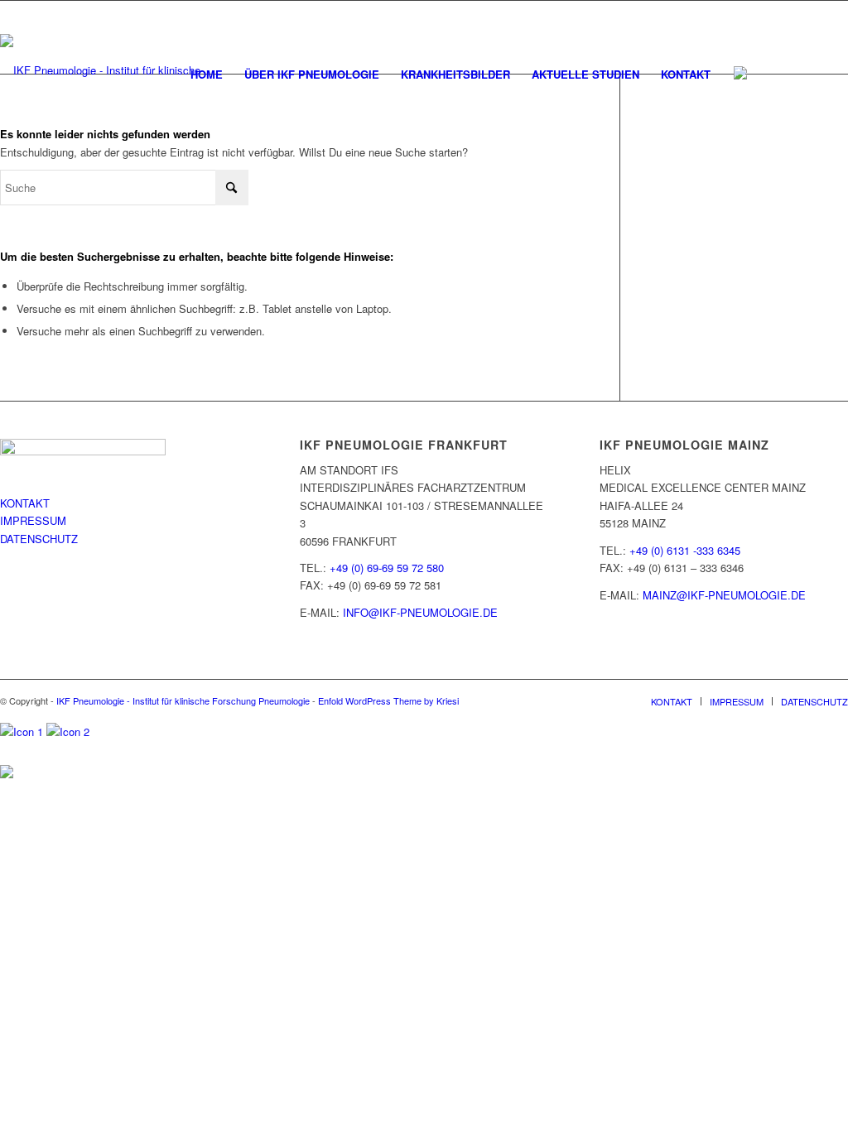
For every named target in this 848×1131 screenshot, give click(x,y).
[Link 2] (67, 731)
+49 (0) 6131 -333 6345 (684, 550)
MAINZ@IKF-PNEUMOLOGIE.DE (724, 595)
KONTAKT (25, 503)
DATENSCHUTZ (39, 538)
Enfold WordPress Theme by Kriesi (388, 700)
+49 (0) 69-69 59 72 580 (387, 567)
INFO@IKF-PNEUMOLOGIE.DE (420, 612)
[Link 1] (23, 731)
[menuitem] (207, 74)
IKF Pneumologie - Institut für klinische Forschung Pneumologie (183, 700)
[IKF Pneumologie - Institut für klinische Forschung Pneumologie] (109, 70)
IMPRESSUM (33, 520)
